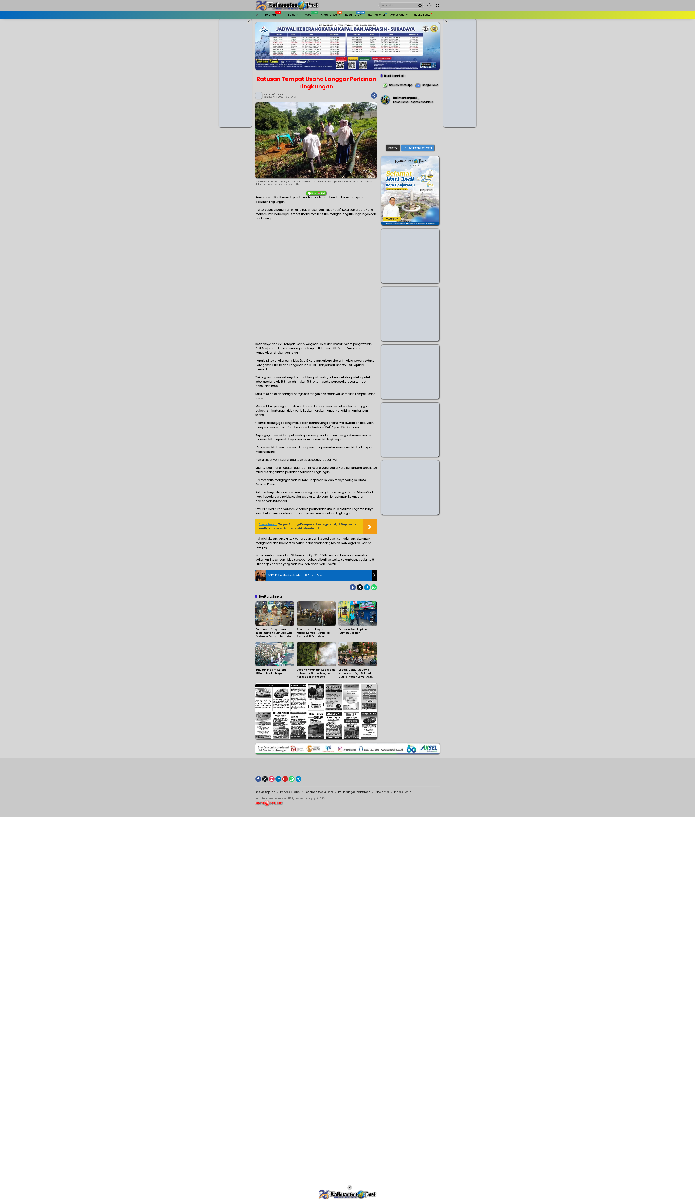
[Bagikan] (374, 95)
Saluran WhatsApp (400, 85)
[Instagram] (272, 779)
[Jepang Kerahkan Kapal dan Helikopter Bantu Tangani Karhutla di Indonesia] (316, 654)
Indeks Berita (402, 792)
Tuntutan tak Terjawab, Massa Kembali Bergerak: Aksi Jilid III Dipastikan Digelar (313, 633)
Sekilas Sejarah (265, 792)
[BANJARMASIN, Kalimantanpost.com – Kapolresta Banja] (410, 125)
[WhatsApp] (374, 587)
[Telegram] (367, 587)
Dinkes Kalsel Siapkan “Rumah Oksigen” (352, 631)
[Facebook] (353, 587)
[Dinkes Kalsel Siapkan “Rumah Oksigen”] (357, 613)
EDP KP (267, 95)
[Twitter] (360, 587)
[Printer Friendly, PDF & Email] (316, 193)
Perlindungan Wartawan (354, 792)
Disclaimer (382, 792)
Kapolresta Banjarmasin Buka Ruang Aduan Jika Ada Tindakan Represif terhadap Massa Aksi (274, 633)
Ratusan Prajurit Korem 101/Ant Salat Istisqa (270, 671)
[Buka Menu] (437, 5)
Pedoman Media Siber (319, 792)
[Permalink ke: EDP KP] (259, 95)
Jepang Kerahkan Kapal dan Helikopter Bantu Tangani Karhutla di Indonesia (316, 673)
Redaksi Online (290, 792)
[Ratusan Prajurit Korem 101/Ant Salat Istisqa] (274, 654)
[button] (420, 5)
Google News (430, 85)
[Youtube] (285, 779)
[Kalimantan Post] (287, 5)
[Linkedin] (278, 779)
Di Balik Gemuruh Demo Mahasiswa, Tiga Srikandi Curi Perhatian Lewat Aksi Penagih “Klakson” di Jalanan (357, 673)
